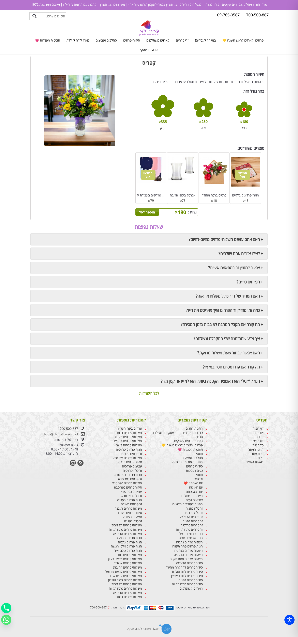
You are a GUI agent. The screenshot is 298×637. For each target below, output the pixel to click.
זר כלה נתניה (194, 508)
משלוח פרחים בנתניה (188, 550)
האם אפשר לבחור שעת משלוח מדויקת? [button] (228, 352)
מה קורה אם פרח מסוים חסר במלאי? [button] (231, 367)
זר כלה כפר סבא (131, 496)
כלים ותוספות (194, 470)
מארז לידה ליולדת (77, 40)
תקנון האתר (256, 449)
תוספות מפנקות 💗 (47, 40)
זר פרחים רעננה (131, 504)
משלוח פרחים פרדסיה (127, 458)
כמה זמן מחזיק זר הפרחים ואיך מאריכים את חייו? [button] (223, 310)
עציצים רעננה (132, 517)
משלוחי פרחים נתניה (128, 555)
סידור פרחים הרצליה (189, 563)
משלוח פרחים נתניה (189, 542)
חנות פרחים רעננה (129, 500)
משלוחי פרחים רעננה (128, 437)
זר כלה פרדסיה (193, 513)
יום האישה (196, 487)
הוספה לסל (147, 212)
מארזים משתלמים (157, 40)
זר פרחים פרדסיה (191, 525)
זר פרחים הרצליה (191, 517)
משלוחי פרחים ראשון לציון (125, 559)
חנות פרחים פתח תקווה (187, 546)
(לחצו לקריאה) (137, 4)
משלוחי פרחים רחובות (127, 567)
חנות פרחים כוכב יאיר (128, 550)
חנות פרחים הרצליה (190, 534)
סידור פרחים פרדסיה (129, 462)
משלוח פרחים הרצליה (188, 555)
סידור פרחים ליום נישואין (187, 576)
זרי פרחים (182, 40)
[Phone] (6, 608)
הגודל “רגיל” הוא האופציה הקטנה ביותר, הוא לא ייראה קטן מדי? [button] (210, 381)
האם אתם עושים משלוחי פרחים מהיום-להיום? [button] (224, 239)
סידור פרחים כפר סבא (128, 487)
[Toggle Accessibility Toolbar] (289, 619)
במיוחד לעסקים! (205, 40)
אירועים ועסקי (149, 49)
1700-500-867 (68, 428)
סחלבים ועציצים (106, 40)
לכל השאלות (149, 393)
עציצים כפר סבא (131, 492)
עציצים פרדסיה (132, 466)
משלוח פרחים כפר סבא (127, 483)
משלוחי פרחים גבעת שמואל (123, 572)
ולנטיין (198, 479)
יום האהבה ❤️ (193, 483)
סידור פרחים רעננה (129, 513)
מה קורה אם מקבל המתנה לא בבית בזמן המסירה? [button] (220, 324)
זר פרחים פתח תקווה (189, 529)
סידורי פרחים (131, 40)
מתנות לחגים (194, 428)
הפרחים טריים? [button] (248, 282)
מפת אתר (257, 454)
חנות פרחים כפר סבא (128, 475)
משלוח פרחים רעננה (128, 508)
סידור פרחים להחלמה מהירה (184, 567)
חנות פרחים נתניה (191, 538)
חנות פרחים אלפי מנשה (126, 546)
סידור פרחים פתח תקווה (187, 584)
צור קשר (258, 441)
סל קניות (258, 445)
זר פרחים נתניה (192, 521)
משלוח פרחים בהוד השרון (125, 580)
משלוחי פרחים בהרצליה (126, 441)
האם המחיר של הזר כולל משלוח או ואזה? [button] (228, 296)
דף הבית (258, 428)
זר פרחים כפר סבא (130, 479)
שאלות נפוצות (254, 462)
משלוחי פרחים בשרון (128, 445)
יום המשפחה (194, 492)
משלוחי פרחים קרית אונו (126, 576)
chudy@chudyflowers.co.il (60, 434)
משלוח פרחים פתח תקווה (186, 559)
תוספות (198, 454)
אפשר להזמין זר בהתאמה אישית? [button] (234, 267)
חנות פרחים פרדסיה (129, 449)
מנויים (260, 437)
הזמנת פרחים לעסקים (188, 441)
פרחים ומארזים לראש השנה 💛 (243, 40)
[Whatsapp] (6, 620)
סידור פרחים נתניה (190, 580)
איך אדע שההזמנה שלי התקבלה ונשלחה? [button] (227, 338)
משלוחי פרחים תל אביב (126, 525)
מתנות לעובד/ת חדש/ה (187, 462)
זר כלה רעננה (133, 521)
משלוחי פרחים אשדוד (128, 563)
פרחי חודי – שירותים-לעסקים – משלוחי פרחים (177, 435)
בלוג (261, 458)
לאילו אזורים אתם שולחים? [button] (239, 253)
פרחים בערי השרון (130, 428)
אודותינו (258, 433)
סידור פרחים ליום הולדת (187, 572)
